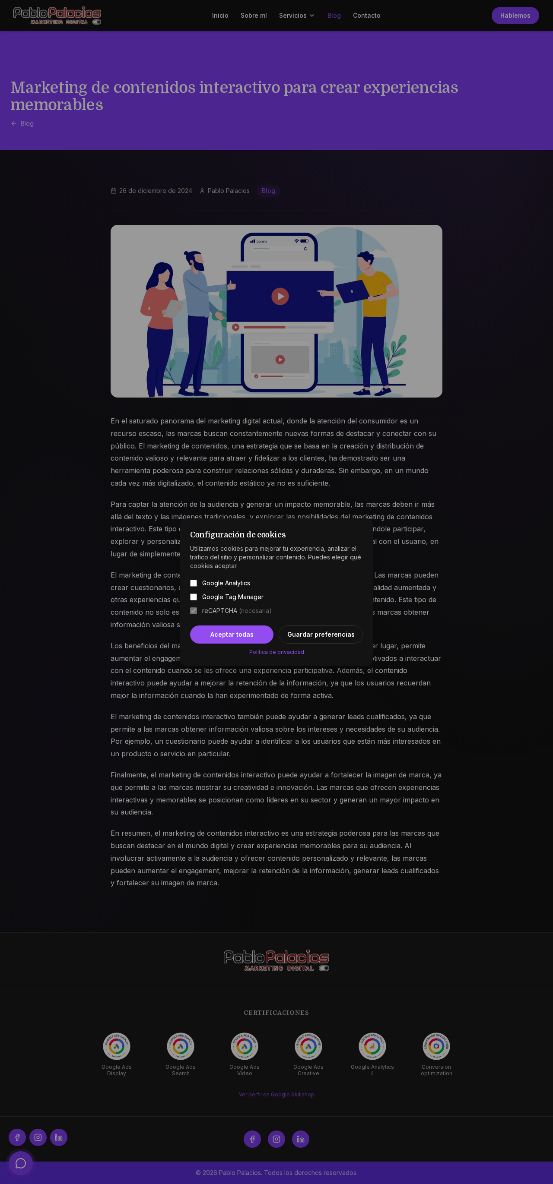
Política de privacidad (276, 652)
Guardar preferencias (321, 634)
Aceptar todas (232, 634)
